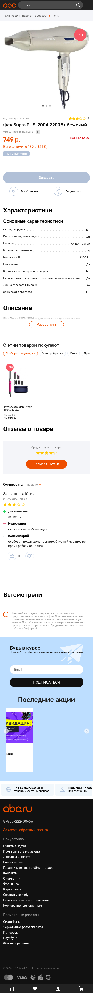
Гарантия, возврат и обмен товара (28, 868)
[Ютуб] (22, 954)
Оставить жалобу (16, 895)
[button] (6, 731)
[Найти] (78, 5)
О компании (12, 878)
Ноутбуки (10, 938)
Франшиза (11, 884)
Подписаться (46, 682)
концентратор (80, 243)
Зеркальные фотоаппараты (23, 927)
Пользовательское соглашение (26, 900)
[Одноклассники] (14, 954)
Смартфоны (11, 922)
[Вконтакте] (6, 954)
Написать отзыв (46, 464)
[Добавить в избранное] (13, 191)
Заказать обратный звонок (25, 830)
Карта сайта (12, 889)
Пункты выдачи (14, 846)
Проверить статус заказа (21, 851)
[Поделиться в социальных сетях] (58, 191)
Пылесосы (10, 932)
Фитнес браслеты (16, 943)
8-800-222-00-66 (18, 821)
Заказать (47, 178)
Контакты (10, 873)
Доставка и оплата (16, 857)
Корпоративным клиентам (22, 906)
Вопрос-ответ (13, 862)
